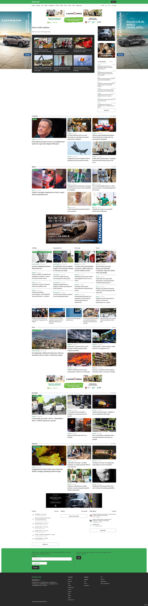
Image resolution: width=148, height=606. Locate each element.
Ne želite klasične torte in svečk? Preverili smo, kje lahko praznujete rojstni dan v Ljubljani (78, 137)
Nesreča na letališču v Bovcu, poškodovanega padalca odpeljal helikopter (82, 69)
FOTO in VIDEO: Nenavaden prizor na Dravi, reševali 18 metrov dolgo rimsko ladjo (43, 69)
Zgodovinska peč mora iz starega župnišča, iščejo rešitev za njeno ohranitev (62, 69)
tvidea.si (45, 585)
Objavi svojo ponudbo (74, 516)
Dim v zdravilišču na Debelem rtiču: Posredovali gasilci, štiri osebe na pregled (103, 437)
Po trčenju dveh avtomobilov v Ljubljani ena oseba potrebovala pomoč (77, 414)
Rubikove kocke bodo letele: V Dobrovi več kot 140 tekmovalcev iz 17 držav (105, 300)
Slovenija (38, 5)
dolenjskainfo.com (44, 583)
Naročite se (35, 567)
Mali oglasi (114, 5)
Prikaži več (106, 110)
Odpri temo (45, 544)
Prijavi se (113, 1)
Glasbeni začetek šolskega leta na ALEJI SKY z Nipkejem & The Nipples (40, 320)
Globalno (34, 350)
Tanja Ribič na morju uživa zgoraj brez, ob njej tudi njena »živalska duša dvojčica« (106, 85)
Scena (73, 5)
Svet (42, 5)
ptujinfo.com (53, 582)
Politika (45, 5)
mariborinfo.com (45, 582)
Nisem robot (37, 563)
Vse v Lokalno (113, 116)
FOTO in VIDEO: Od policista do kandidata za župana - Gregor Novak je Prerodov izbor (41, 276)
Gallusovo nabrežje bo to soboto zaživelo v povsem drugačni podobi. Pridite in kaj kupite (78, 488)
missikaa (46, 538)
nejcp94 (53, 534)
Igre (106, 5)
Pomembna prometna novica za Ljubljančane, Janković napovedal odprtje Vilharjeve (105, 67)
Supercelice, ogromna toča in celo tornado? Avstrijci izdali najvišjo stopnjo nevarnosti (77, 348)
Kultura (69, 5)
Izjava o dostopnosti (105, 583)
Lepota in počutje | (39, 538)
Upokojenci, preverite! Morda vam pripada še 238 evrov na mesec (84, 278)
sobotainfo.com (35, 582)
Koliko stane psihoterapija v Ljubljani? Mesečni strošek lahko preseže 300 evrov (104, 160)
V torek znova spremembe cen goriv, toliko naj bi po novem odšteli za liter (84, 268)
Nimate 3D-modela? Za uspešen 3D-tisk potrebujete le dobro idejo (108, 320)
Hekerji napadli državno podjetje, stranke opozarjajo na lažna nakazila (62, 286)
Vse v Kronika (113, 392)
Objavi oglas (103, 530)
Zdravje (61, 5)
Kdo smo (102, 579)
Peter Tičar (46, 523)
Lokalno (33, 5)
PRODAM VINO (96, 524)
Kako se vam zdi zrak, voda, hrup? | (43, 518)
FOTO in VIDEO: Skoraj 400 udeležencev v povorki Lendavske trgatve (42, 51)
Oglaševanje (103, 581)
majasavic (44, 514)
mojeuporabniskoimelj (41, 519)
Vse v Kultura (113, 443)
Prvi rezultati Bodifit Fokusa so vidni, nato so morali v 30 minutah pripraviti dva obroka (103, 188)
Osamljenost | (38, 514)
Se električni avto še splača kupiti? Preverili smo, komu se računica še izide (63, 268)
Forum (109, 5)
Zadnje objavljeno (102, 61)
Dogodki (102, 5)
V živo (110, 61)
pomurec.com (35, 583)
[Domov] (36, 2)
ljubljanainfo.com (54, 583)
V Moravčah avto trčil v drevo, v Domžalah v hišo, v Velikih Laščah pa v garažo (106, 106)
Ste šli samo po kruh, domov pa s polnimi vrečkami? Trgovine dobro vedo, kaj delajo (105, 74)
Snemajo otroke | (39, 523)
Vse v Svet (114, 327)
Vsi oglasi (114, 511)
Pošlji (79, 557)
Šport (65, 5)
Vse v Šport (113, 166)
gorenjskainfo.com (37, 585)
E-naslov (34, 556)
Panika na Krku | (39, 526)
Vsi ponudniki (84, 511)
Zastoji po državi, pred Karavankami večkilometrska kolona (84, 288)
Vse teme (56, 511)
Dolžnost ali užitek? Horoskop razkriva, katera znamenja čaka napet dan (105, 290)
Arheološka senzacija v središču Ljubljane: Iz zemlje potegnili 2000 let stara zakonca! (78, 465)
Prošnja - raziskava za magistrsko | (43, 534)
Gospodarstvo (51, 5)
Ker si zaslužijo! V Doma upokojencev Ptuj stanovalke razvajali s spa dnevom (61, 51)
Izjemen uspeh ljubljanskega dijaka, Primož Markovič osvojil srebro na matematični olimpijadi (103, 137)
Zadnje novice (79, 5)
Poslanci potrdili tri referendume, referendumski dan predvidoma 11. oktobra (41, 294)
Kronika (57, 5)
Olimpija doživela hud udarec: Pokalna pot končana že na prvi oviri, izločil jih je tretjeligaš (79, 188)
